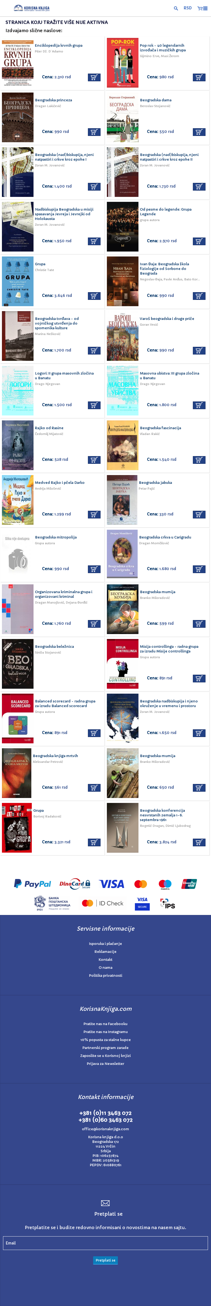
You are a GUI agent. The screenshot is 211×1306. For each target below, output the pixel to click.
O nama (105, 967)
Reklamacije (105, 951)
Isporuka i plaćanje (105, 943)
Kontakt (105, 959)
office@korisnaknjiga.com (105, 1129)
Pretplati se (105, 1260)
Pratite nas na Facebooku (105, 1024)
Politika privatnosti (105, 975)
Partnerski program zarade (105, 1047)
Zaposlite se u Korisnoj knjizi (105, 1055)
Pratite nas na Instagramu (106, 1031)
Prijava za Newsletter (105, 1063)
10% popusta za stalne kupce (105, 1039)
